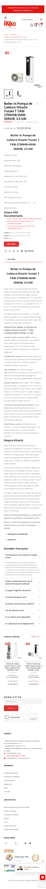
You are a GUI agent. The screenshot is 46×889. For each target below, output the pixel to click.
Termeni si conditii (11, 815)
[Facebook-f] (6, 843)
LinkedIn (14, 251)
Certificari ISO (9, 780)
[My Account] (31, 24)
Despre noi (8, 784)
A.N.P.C (6, 818)
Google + (18, 251)
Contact (7, 792)
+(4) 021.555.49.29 (31, 8)
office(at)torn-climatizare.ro (22, 10)
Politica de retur (10, 826)
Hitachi (11, 235)
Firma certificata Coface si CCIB (16, 807)
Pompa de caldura (19, 235)
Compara (30, 251)
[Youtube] (30, 843)
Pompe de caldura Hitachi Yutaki (20, 233)
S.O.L (5, 822)
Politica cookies (10, 811)
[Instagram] (16, 843)
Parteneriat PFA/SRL (11, 777)
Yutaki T (28, 235)
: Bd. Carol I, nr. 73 (15, 746)
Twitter (10, 251)
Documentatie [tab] (13, 215)
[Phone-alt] (20, 843)
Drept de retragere (11, 829)
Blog (5, 788)
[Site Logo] (10, 24)
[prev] (37, 103)
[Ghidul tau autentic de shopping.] (9, 849)
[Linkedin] (25, 843)
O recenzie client (18, 122)
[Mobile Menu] (5, 18)
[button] (6, 69)
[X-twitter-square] (11, 843)
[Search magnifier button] (41, 19)
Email (22, 251)
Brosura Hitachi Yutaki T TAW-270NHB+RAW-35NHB (24, 219)
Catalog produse (10, 773)
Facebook (5, 251)
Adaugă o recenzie (32, 122)
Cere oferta (13, 684)
